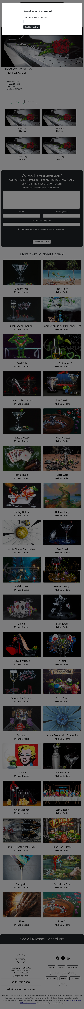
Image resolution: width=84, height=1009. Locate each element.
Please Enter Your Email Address (35, 17)
